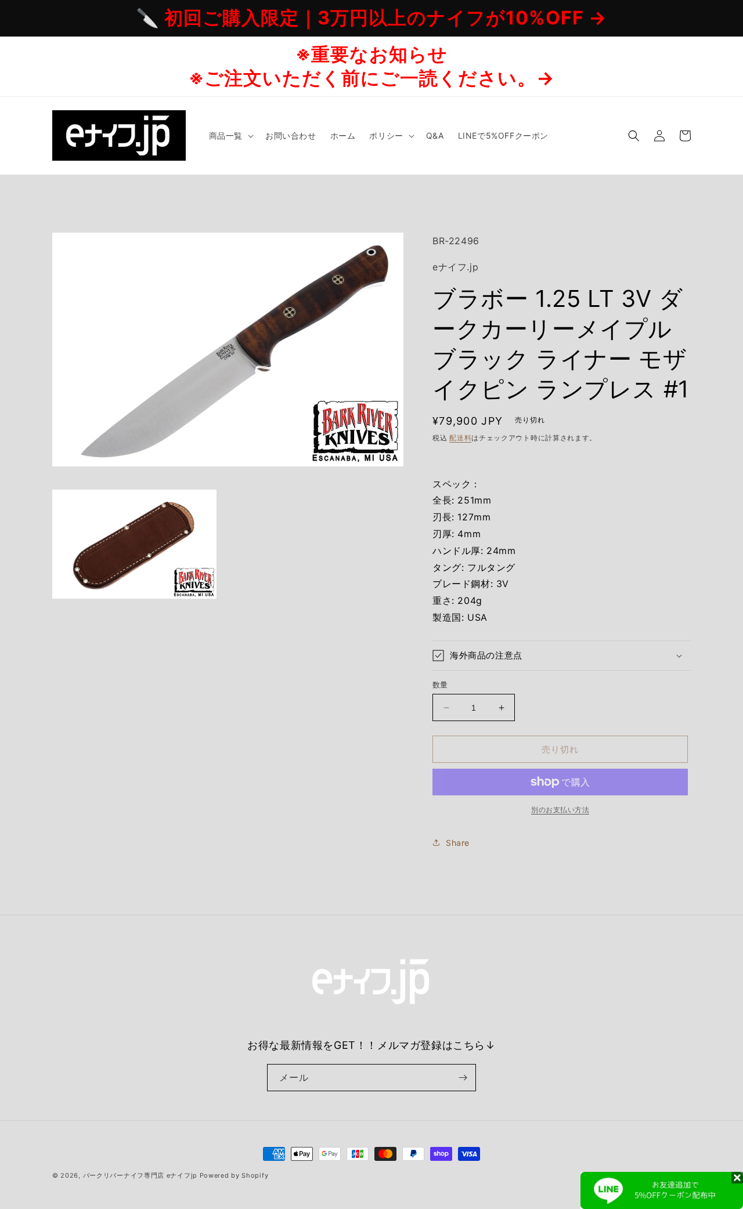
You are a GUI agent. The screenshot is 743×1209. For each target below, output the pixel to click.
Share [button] (458, 843)
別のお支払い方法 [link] (560, 809)
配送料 (460, 437)
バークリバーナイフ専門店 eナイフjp (140, 1175)
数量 (440, 684)
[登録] (462, 1077)
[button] (230, 136)
